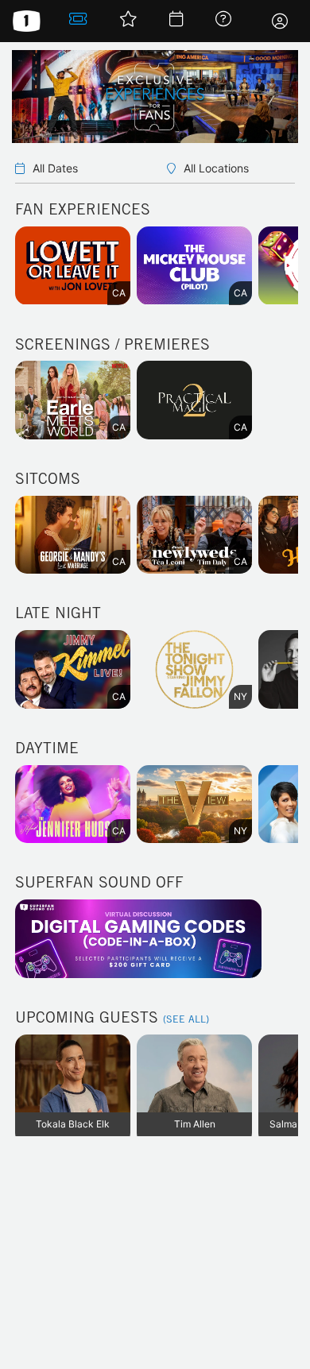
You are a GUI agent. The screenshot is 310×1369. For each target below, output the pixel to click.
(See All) (186, 1020)
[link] (78, 21)
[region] (155, 284)
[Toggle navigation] (279, 21)
